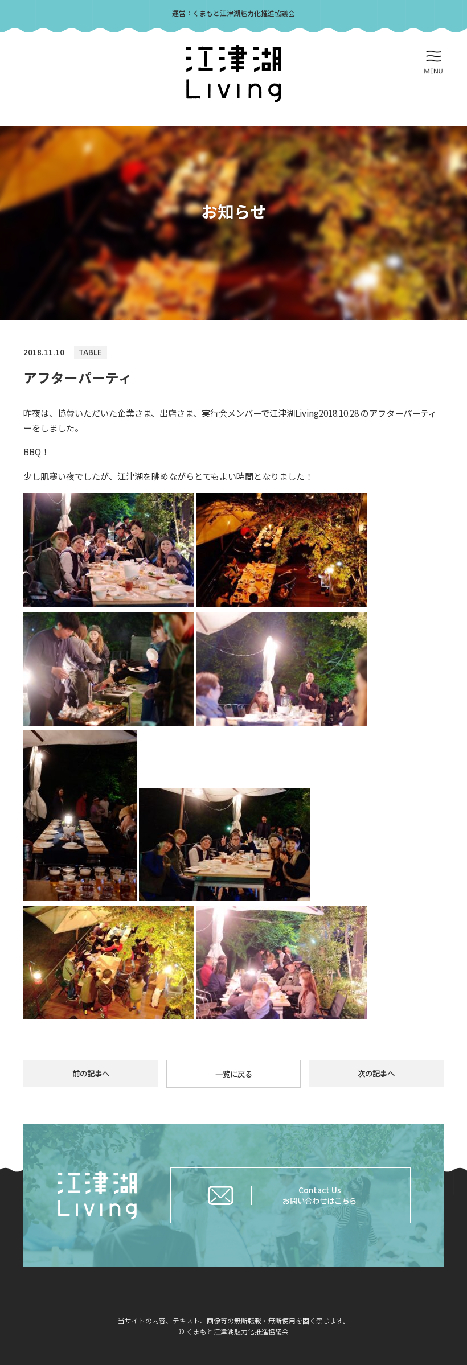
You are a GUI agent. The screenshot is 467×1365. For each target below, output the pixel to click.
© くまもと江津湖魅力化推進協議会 (233, 1331)
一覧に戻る (233, 1073)
